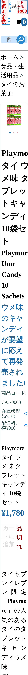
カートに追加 (9, 531)
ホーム (10, 57)
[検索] (20, 39)
